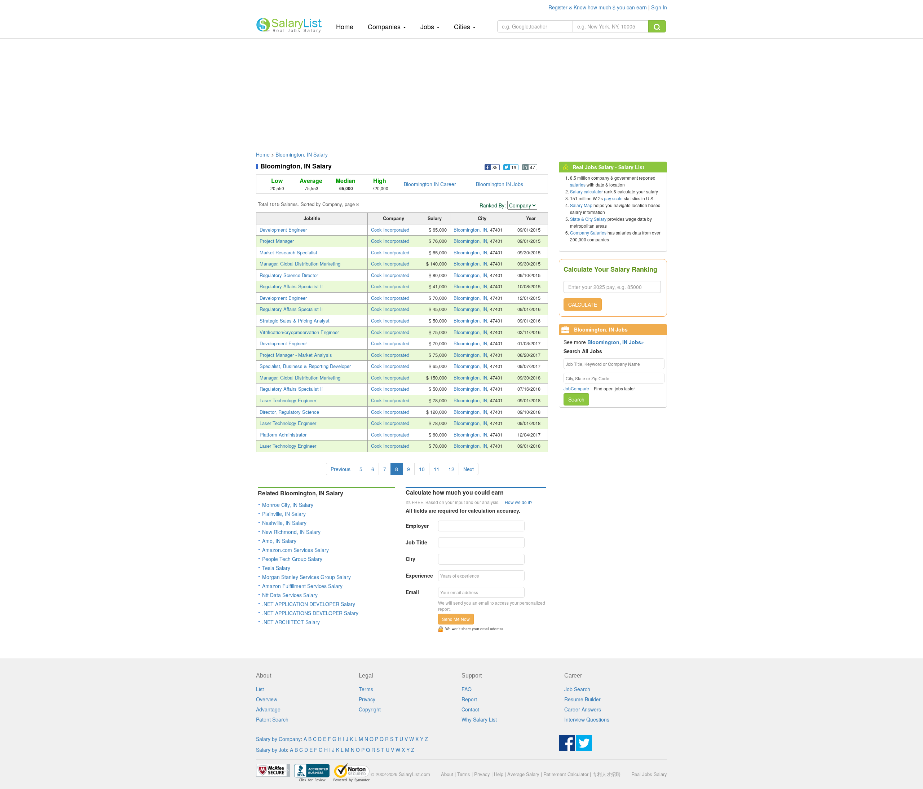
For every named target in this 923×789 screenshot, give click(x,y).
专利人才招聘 (606, 774)
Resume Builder (582, 699)
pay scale (613, 198)
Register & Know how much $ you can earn (598, 7)
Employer (417, 525)
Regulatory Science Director (289, 275)
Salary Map (581, 205)
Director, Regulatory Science (289, 411)
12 (451, 469)
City (410, 558)
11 (437, 469)
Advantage (268, 709)
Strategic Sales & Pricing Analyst (295, 320)
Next (468, 469)
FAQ (467, 689)
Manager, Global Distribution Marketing (300, 263)
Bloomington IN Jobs (499, 184)
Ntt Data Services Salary (290, 595)
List (260, 689)
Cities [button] (463, 26)
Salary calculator (586, 191)
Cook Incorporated (390, 229)
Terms (366, 689)
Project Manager (277, 240)
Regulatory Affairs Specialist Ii (291, 286)
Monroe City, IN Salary (287, 504)
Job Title (416, 542)
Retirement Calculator (565, 774)
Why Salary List (479, 719)
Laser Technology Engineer (288, 400)
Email (412, 592)
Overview (266, 699)
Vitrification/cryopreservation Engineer (299, 332)
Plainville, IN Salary (284, 513)
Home (347, 26)
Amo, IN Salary (279, 540)
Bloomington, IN (470, 229)
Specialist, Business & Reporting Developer (305, 366)
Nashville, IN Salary (284, 522)
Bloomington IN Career (430, 184)
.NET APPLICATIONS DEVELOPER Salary (310, 613)
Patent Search (272, 719)
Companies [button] (385, 26)
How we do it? (519, 502)
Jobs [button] (428, 26)
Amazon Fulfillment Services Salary (302, 585)
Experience (419, 575)
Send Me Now (456, 619)
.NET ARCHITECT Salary (291, 622)
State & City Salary (588, 219)
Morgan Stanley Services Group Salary (306, 576)
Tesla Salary (276, 567)
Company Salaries (588, 232)
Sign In (659, 7)
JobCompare (576, 388)
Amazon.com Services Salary (295, 549)
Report (469, 699)
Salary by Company (278, 738)
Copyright (370, 709)
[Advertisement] (461, 91)
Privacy (367, 699)
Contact (470, 709)
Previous (340, 469)
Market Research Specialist (288, 252)
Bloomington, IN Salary (301, 154)
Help (498, 774)
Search (576, 399)
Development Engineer (283, 229)
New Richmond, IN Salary (291, 531)
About (447, 774)
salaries (578, 184)
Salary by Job (271, 749)
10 (422, 469)
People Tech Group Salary (292, 558)
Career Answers (582, 709)
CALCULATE (582, 304)
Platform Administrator (283, 434)
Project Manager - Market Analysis (296, 354)
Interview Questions (586, 719)
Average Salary (523, 774)
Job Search (577, 689)
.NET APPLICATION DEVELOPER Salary (308, 604)
